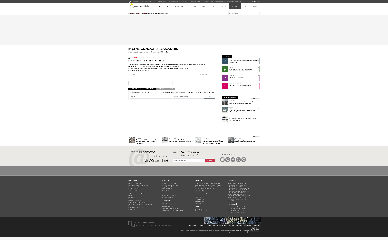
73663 (153, 58)
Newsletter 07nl (199, 200)
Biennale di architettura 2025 (237, 207)
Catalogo (131, 197)
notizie (203, 6)
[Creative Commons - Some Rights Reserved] (194, 229)
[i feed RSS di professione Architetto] (222, 159)
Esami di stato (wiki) (201, 211)
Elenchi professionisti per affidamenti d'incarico (209, 187)
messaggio (132, 52)
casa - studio (166, 190)
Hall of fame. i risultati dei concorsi (138, 202)
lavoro (223, 6)
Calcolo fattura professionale (237, 183)
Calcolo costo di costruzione (237, 197)
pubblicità (201, 225)
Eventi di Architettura (134, 183)
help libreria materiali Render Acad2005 (146, 61)
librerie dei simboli (167, 207)
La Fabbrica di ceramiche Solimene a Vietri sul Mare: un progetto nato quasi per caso (243, 102)
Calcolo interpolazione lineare (237, 199)
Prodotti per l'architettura (135, 207)
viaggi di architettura (168, 187)
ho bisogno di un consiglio (170, 185)
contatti (256, 225)
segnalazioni (211, 225)
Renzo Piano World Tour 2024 (237, 208)
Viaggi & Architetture (134, 190)
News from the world (134, 199)
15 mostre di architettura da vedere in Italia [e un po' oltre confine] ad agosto (243, 111)
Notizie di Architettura (134, 188)
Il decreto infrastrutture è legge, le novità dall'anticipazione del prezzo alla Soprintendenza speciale (213, 141)
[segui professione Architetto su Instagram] (227, 159)
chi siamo (192, 225)
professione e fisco (167, 197)
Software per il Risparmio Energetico (173, 210)
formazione (179, 6)
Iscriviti (210, 160)
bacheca (135, 8)
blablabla (165, 194)
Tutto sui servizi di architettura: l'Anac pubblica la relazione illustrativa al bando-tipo (147, 141)
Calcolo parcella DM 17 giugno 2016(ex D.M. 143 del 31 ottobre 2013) (238, 188)
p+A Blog (131, 195)
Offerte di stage (199, 190)
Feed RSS (198, 203)
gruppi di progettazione (169, 183)
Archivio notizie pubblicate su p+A (138, 194)
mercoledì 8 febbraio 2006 (153, 52)
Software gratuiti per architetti (171, 208)
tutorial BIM (231, 201)
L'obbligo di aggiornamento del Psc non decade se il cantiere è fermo (245, 140)
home (158, 6)
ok (209, 97)
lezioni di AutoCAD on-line (169, 205)
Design (130, 192)
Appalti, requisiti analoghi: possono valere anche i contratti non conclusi (180, 140)
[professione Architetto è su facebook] (233, 159)
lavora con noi (233, 225)
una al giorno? (191, 151)
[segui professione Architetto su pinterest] (243, 159)
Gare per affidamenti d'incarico (204, 188)
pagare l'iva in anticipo (236, 77)
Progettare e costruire (134, 201)
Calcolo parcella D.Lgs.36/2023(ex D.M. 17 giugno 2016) (237, 185)
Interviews (131, 206)
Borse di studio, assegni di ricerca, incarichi (208, 185)
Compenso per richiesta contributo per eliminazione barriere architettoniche (240, 70)
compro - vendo (167, 188)
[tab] (252, 98)
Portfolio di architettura (202, 194)
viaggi (213, 6)
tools (245, 6)
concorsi (192, 6)
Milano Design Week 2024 (236, 210)
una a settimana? (190, 155)
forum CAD (165, 203)
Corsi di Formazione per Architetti (138, 185)
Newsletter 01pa (199, 201)
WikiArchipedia (199, 209)
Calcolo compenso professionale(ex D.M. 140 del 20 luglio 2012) (238, 191)
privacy (242, 225)
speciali (255, 6)
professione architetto (139, 6)
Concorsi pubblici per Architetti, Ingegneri (207, 183)
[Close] (1, 239)
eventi (168, 6)
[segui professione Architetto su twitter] (238, 159)
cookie (248, 225)
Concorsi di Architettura (135, 187)
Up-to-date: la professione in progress (140, 204)
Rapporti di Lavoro (200, 192)
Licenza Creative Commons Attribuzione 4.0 (245, 231)
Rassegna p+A (132, 209)
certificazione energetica (169, 195)
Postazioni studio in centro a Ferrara (240, 85)
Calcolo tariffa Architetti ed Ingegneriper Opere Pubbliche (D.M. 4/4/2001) (239, 194)
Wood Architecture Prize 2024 (237, 212)
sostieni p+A (221, 225)
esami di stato (166, 192)
